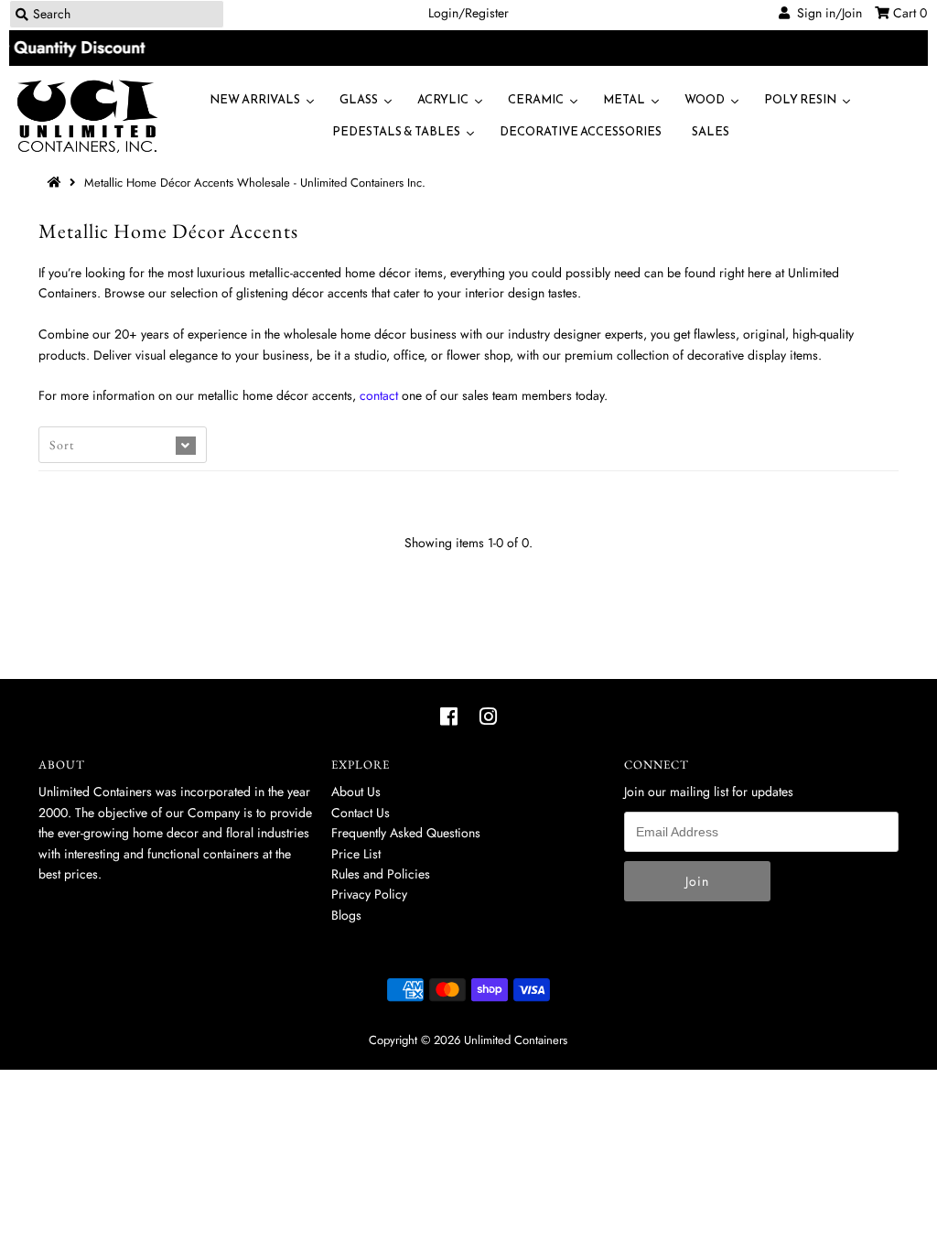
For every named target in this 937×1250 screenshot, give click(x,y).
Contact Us (360, 812)
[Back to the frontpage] (57, 182)
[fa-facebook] (449, 716)
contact (379, 395)
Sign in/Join (826, 13)
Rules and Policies (380, 874)
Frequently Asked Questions (405, 833)
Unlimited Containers (515, 1040)
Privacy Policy (369, 894)
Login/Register (468, 13)
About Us (356, 791)
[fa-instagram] (488, 716)
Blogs (346, 915)
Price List (356, 854)
